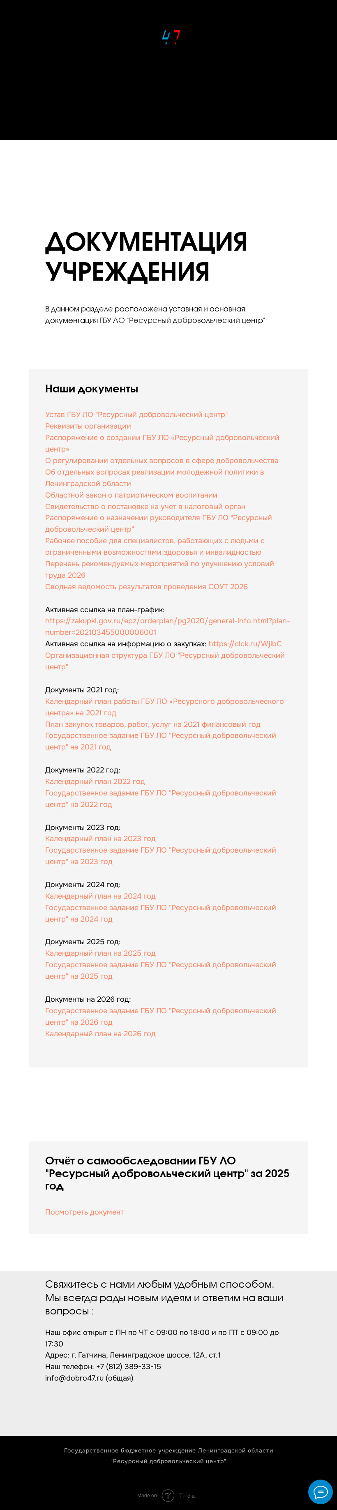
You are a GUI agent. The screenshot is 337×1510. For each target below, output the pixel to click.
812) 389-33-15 (134, 1366)
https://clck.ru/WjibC (245, 643)
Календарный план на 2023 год (100, 838)
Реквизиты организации (88, 426)
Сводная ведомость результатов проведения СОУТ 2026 (146, 586)
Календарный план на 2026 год (100, 1033)
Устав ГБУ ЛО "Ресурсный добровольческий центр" (136, 414)
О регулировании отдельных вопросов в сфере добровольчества (162, 460)
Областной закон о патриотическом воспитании (131, 495)
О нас (168, 92)
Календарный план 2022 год (95, 781)
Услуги (168, 108)
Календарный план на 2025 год (100, 953)
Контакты (168, 124)
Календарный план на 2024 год (100, 896)
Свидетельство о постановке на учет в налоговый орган (145, 506)
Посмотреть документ (84, 1212)
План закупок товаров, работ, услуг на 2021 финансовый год (153, 724)
